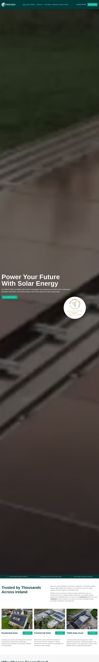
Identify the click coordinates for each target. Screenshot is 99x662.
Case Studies (48, 4)
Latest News (55, 4)
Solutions (32, 4)
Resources (39, 4)
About (28, 4)
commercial (82, 597)
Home (24, 4)
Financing (61, 4)
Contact (66, 4)
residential (53, 599)
